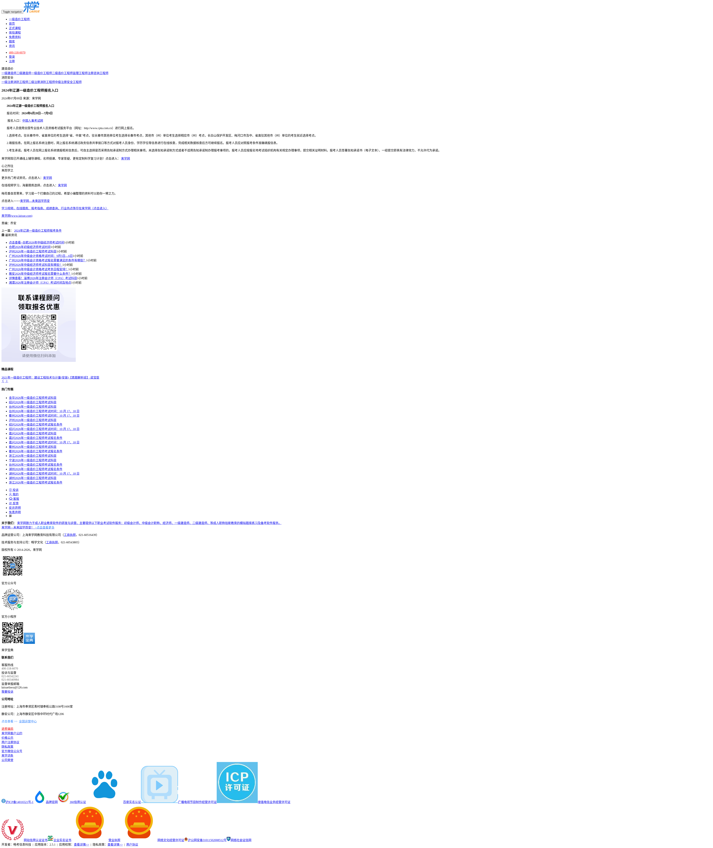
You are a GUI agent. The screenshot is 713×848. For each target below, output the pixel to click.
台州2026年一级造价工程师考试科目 (32, 406)
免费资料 (15, 37)
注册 (12, 61)
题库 (12, 41)
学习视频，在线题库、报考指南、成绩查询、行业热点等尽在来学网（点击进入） (54, 208)
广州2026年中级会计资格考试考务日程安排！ (38, 269)
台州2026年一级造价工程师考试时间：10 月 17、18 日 (44, 411)
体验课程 (15, 32)
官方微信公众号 (11, 751)
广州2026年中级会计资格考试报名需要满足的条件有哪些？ (47, 260)
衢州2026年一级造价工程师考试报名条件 (35, 451)
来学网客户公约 (11, 733)
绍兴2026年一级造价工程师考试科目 (32, 402)
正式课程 (15, 28)
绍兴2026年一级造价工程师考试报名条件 (35, 424)
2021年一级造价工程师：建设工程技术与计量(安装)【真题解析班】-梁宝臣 (50, 377)
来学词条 (7, 755)
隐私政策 (7, 746)
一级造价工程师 (19, 19)
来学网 (125, 158)
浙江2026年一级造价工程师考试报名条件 (35, 482)
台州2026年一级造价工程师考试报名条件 (35, 464)
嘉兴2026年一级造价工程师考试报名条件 (35, 438)
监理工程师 (80, 73)
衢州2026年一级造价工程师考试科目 (32, 446)
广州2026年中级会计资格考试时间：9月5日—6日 (41, 255)
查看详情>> (81, 844)
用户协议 (132, 844)
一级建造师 (8, 73)
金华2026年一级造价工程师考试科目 (32, 397)
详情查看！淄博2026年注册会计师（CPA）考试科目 (43, 278)
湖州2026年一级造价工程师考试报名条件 (35, 469)
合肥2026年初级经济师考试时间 (30, 247)
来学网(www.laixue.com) (16, 215)
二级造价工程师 (62, 73)
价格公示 (7, 737)
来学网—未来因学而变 (35, 200)
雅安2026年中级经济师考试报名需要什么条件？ (40, 273)
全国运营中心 (28, 721)
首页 (12, 23)
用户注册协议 (10, 742)
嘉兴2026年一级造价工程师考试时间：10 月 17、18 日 (44, 442)
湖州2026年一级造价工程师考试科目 (32, 478)
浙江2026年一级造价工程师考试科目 (32, 455)
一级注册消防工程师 (14, 82)
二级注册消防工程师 (41, 82)
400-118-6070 (17, 52)
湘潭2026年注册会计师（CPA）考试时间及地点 (40, 282)
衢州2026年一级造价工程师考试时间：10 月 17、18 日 (44, 415)
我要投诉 (7, 691)
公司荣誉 (7, 760)
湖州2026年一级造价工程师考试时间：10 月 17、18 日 (44, 473)
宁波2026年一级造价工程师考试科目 (32, 460)
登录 (12, 56)
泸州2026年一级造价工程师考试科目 (32, 251)
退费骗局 (7, 728)
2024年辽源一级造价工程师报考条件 (38, 230)
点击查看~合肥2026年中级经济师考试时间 (36, 242)
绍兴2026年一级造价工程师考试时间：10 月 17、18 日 (44, 429)
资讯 (12, 46)
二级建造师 (23, 73)
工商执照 (70, 534)
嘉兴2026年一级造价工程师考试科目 (32, 433)
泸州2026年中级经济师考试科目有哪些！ (35, 264)
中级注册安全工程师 (68, 82)
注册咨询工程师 (98, 73)
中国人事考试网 (32, 120)
